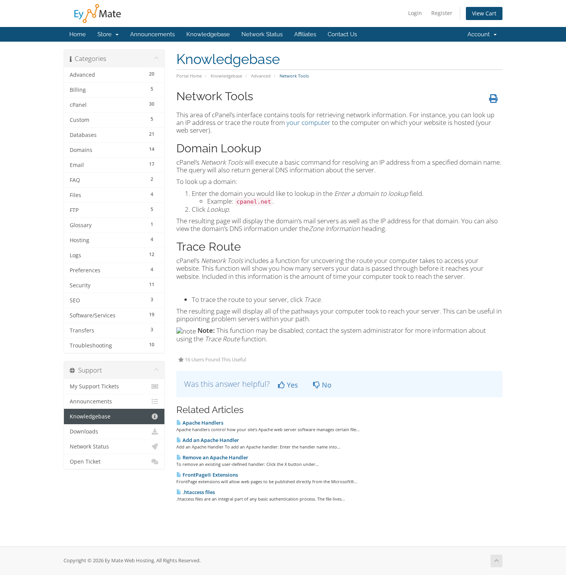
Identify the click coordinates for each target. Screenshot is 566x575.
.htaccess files (198, 492)
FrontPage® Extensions (209, 474)
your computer (308, 122)
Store (106, 34)
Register (441, 13)
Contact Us (342, 34)
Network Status (262, 34)
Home (77, 34)
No (326, 385)
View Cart (484, 13)
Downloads (84, 431)
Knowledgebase (208, 34)
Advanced (261, 76)
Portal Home (189, 76)
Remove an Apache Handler (214, 457)
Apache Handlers (202, 422)
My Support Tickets (94, 386)
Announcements (152, 34)
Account (480, 34)
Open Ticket (85, 461)
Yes (291, 385)
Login (415, 13)
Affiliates (305, 34)
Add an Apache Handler (210, 440)
